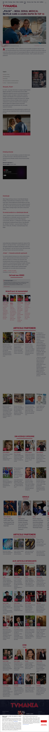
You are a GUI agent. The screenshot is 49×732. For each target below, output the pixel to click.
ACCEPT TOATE (44, 721)
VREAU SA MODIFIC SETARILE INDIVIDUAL (44, 725)
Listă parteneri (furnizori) (26, 724)
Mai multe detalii (16, 721)
